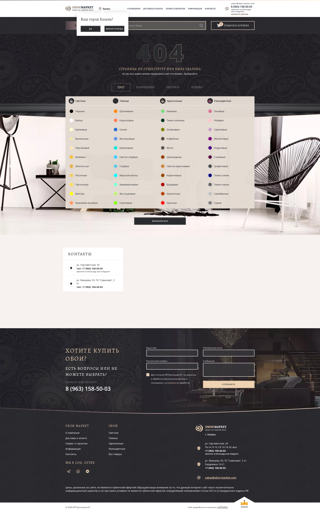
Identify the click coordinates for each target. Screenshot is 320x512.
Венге (170, 147)
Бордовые (172, 184)
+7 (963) (215, 450)
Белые (79, 120)
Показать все (160, 221)
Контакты (210, 8)
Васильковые (127, 138)
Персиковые (82, 147)
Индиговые (220, 147)
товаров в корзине (236, 25)
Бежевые (80, 157)
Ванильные (81, 138)
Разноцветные (222, 100)
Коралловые (127, 120)
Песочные (81, 175)
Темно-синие (221, 175)
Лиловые (219, 111)
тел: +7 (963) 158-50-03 (89, 268)
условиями (170, 382)
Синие (123, 129)
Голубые (124, 166)
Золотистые (82, 166)
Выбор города (114, 28)
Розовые (219, 120)
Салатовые (126, 202)
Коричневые (174, 175)
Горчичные (81, 184)
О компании (133, 8)
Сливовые (220, 157)
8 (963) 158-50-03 (241, 6)
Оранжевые (126, 111)
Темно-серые (221, 184)
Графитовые (221, 166)
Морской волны (129, 175)
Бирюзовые (126, 147)
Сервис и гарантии (175, 8)
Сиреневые (220, 129)
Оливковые (173, 129)
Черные (79, 111)
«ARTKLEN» (222, 507)
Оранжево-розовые (86, 202)
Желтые (79, 193)
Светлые (81, 100)
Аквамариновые (129, 184)
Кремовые (81, 129)
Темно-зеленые (175, 120)
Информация (195, 8)
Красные (172, 202)
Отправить (228, 384)
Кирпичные (173, 193)
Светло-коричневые (178, 166)
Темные (124, 100)
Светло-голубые (129, 157)
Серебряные (221, 193)
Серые (218, 202)
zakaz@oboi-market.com (242, 3)
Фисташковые (128, 193)
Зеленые (172, 111)
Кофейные (173, 138)
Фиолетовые (221, 138)
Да (90, 28)
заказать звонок (239, 13)
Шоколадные (174, 157)
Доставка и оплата (153, 8)
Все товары (115, 454)
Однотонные (174, 100)
